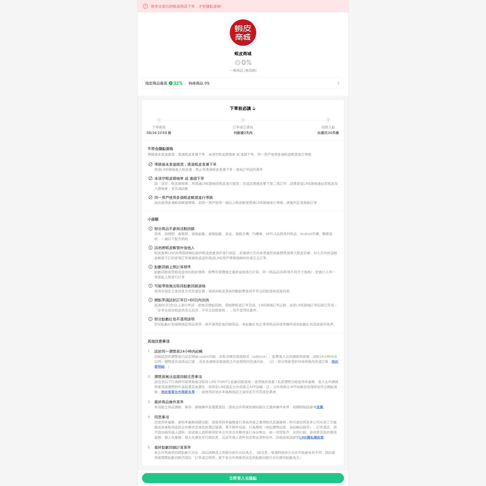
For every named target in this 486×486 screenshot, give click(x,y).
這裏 (319, 407)
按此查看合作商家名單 (178, 392)
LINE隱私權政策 (312, 437)
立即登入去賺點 (243, 478)
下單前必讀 (240, 108)
